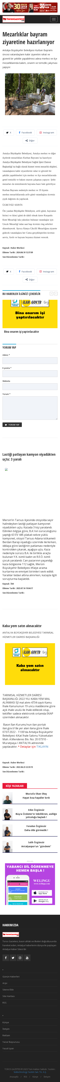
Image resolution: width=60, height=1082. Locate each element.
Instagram (48, 132)
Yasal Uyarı (8, 1048)
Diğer (32, 140)
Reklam (6, 1035)
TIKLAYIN (42, 746)
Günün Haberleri (11, 976)
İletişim (6, 1028)
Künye (5, 1022)
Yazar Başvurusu (11, 1041)
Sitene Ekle (8, 989)
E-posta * (7, 368)
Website (6, 381)
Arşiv (4, 983)
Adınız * (6, 355)
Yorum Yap (13, 424)
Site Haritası (8, 996)
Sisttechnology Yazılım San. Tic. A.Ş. (30, 1072)
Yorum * (6, 394)
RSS (4, 1002)
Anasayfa (14, 1076)
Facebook (27, 132)
